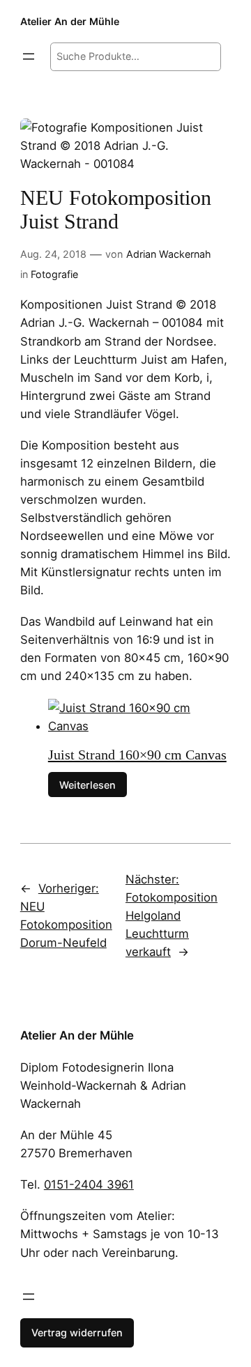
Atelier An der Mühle (69, 21)
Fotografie (54, 274)
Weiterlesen (87, 784)
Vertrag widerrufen (77, 1332)
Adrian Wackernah (168, 254)
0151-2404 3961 (89, 1184)
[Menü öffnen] (28, 56)
